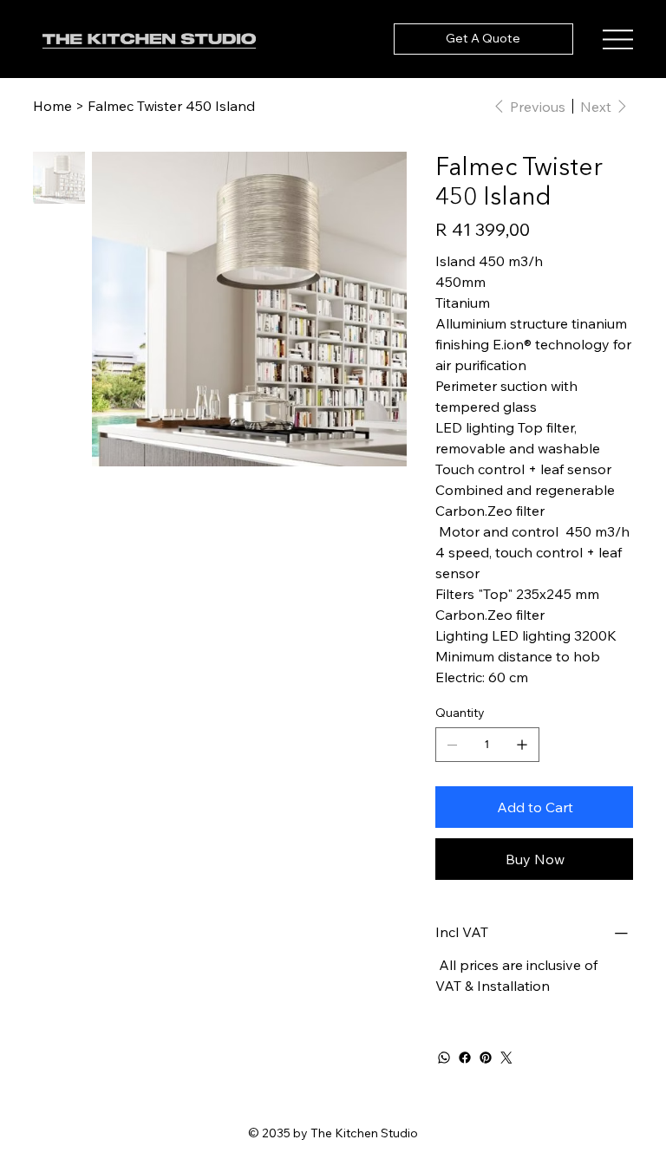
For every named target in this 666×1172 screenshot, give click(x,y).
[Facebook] (464, 1057)
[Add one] (522, 744)
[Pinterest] (485, 1057)
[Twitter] (506, 1057)
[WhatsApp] (444, 1057)
